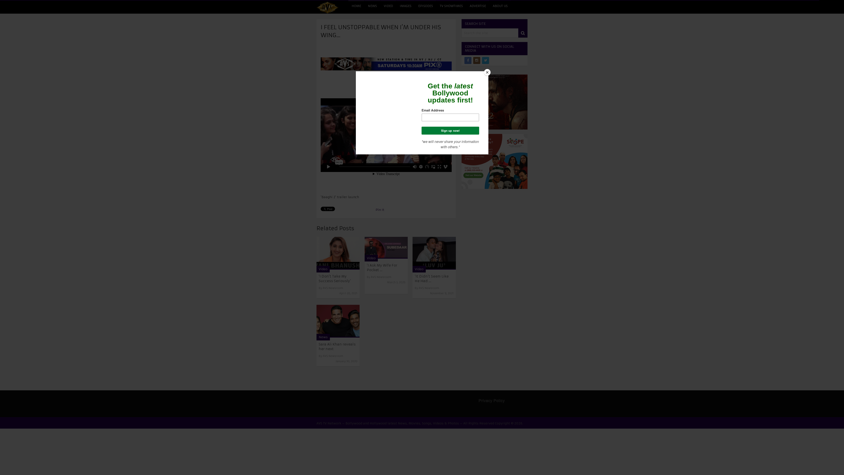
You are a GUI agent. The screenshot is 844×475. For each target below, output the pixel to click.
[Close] (487, 72)
